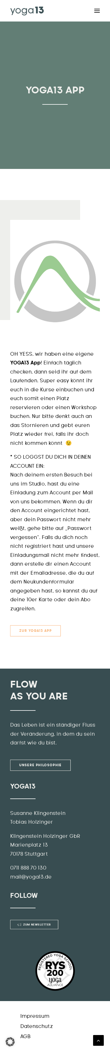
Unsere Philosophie (40, 765)
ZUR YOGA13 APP (35, 631)
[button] (10, 1042)
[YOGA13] (27, 10)
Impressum (34, 1016)
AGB (25, 1036)
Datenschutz (36, 1026)
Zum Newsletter (37, 924)
